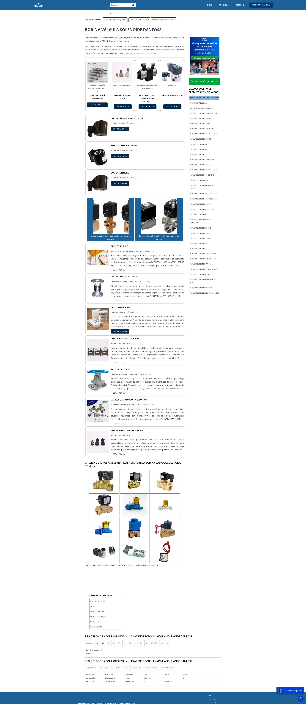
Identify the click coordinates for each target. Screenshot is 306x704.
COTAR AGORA (122, 106)
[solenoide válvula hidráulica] (104, 481)
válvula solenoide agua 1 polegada (204, 194)
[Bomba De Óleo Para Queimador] (98, 451)
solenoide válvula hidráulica (201, 108)
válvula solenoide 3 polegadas (202, 160)
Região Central (91, 668)
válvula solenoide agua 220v (201, 204)
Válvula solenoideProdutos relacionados (203, 90)
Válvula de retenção (98, 617)
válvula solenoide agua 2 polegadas (204, 199)
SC (124, 643)
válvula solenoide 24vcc (199, 149)
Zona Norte (104, 668)
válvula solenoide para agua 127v (115, 20)
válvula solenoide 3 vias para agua (203, 170)
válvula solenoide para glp (200, 274)
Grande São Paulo (151, 668)
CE (146, 643)
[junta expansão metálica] (98, 297)
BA (141, 643)
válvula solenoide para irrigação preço (203, 281)
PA (167, 643)
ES (108, 643)
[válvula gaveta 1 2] (98, 390)
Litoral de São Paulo (167, 668)
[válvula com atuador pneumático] (98, 420)
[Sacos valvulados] (98, 328)
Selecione (89, 643)
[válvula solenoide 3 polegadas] (165, 505)
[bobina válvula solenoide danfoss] (110, 216)
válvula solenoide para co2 (200, 264)
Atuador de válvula (98, 601)
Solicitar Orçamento (204, 81)
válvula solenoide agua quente (202, 209)
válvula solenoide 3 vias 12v (200, 165)
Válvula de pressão (97, 611)
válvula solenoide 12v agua (200, 118)
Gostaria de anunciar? (261, 5)
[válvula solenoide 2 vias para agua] (104, 551)
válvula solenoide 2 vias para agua (203, 134)
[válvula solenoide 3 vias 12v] (135, 481)
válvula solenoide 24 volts (200, 139)
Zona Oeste (116, 668)
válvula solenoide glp (198, 243)
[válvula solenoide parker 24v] (104, 528)
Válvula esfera (95, 622)
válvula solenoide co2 (198, 214)
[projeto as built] (98, 266)
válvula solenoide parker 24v (201, 288)
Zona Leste (137, 668)
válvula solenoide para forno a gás (204, 269)
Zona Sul (126, 668)
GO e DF (154, 643)
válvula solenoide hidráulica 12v (203, 254)
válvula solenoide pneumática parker (204, 293)
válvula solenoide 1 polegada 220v (203, 113)
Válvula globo (96, 627)
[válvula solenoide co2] (165, 481)
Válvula (93, 606)
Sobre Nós (241, 5)
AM (162, 643)
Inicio (211, 696)
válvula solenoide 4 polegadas (202, 175)
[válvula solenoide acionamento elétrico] (104, 505)
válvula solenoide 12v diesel (139, 20)
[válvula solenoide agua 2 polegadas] (135, 551)
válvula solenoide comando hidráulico (201, 221)
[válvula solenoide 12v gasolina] (165, 551)
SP (113, 643)
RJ (97, 643)
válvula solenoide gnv (198, 249)
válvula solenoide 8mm (199, 180)
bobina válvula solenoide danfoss (163, 20)
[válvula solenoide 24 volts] (135, 505)
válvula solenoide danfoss (200, 228)
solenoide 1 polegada (198, 103)
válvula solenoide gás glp (200, 238)
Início (209, 5)
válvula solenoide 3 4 (198, 154)
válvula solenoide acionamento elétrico (202, 187)
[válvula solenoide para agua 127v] (135, 528)
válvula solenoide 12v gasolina (202, 129)
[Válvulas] (38, 5)
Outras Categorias (100, 595)
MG (102, 643)
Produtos (224, 5)
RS (130, 643)
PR (119, 643)
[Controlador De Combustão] (98, 359)
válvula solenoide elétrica (200, 233)
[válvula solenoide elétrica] (165, 528)
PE (135, 643)
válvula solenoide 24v (198, 144)
